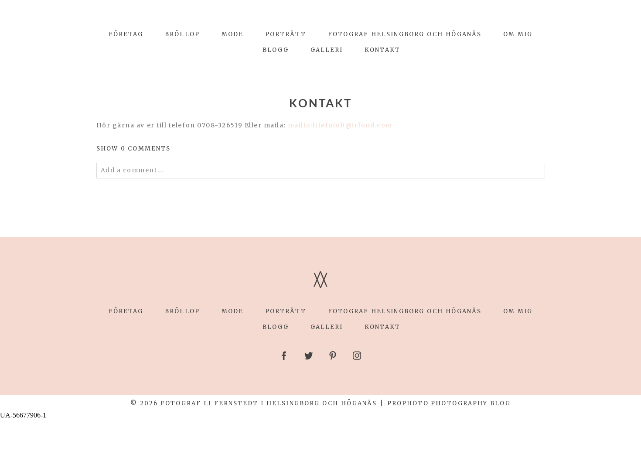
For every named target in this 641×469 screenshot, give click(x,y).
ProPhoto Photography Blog (449, 403)
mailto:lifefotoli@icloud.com (340, 125)
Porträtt (285, 34)
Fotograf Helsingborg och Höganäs (405, 34)
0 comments (133, 148)
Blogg (275, 50)
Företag (126, 34)
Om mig (517, 34)
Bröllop (182, 34)
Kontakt (382, 50)
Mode (232, 34)
